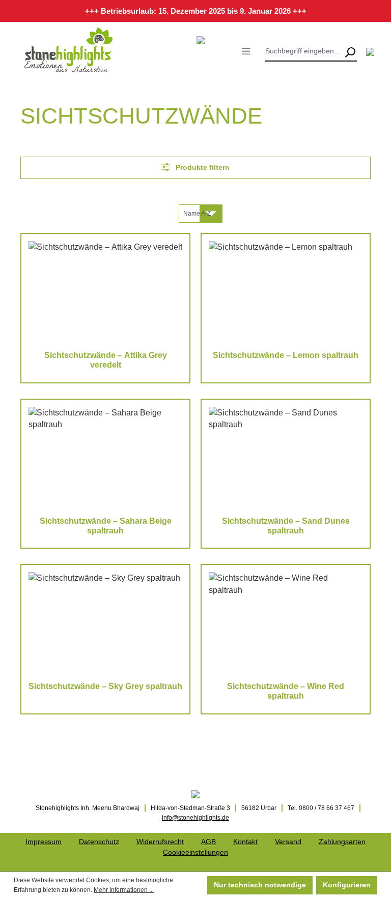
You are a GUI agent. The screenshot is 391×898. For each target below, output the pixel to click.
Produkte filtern (202, 167)
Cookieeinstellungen (195, 852)
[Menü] (246, 51)
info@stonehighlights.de (195, 817)
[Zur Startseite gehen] (68, 49)
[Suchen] (350, 52)
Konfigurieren (347, 885)
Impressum (43, 841)
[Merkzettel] (370, 52)
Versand (288, 841)
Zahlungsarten (342, 841)
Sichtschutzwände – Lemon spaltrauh (285, 355)
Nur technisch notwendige (260, 885)
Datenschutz (99, 841)
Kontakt (245, 841)
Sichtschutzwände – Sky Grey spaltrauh (105, 686)
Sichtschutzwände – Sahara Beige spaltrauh (106, 526)
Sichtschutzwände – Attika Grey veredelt (105, 360)
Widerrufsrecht (160, 841)
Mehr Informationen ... (124, 889)
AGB (208, 841)
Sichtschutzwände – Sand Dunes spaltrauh (286, 526)
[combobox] (304, 52)
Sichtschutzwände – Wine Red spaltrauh (285, 691)
